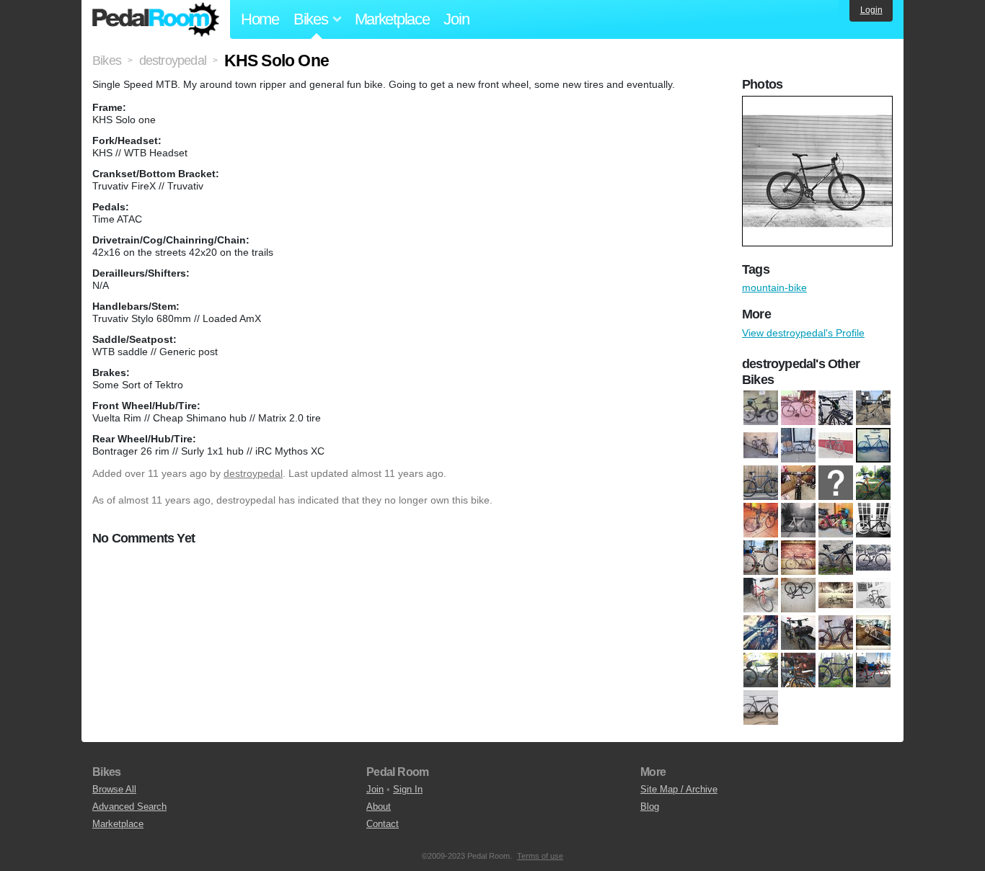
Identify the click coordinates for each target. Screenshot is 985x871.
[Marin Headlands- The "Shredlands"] (835, 558)
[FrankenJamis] (835, 483)
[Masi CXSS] (873, 558)
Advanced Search (129, 806)
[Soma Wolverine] (798, 670)
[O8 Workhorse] (798, 596)
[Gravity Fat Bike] (835, 521)
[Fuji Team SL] (760, 521)
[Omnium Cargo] (835, 596)
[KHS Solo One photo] (819, 103)
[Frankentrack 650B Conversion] (873, 483)
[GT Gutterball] (873, 521)
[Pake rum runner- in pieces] (760, 633)
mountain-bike (774, 287)
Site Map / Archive (678, 789)
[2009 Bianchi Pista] (798, 408)
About (378, 806)
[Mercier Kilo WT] (760, 596)
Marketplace (392, 19)
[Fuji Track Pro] (798, 521)
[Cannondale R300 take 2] (798, 446)
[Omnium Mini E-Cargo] (760, 408)
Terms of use (540, 856)
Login (871, 10)
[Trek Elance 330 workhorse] (873, 670)
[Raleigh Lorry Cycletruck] (798, 633)
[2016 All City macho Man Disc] (835, 408)
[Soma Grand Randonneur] (760, 670)
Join (456, 19)
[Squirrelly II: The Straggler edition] (835, 670)
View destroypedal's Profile (803, 333)
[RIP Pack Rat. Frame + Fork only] (835, 633)
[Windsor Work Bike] (760, 708)
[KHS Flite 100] (760, 558)
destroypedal (253, 473)
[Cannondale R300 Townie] (835, 446)
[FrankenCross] (798, 483)
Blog (649, 806)
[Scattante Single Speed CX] (873, 633)
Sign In (408, 789)
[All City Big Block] (760, 446)
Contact (382, 823)
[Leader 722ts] (798, 558)
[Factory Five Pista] (760, 483)
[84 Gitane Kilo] (873, 408)
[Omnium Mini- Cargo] (873, 596)
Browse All (114, 789)
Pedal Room (155, 19)
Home (260, 19)
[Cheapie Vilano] (873, 446)
